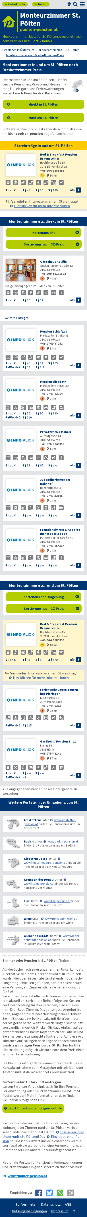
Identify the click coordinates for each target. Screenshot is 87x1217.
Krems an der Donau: (39, 880)
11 (42, 758)
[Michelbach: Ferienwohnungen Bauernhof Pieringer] (21, 700)
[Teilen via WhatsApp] (62, 1193)
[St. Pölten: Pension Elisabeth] (21, 390)
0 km (51, 501)
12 (42, 175)
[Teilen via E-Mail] (72, 1193)
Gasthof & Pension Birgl (58, 741)
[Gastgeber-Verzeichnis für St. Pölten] (10, 21)
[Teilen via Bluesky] (51, 1193)
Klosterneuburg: (36, 859)
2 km (51, 399)
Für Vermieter (26, 1204)
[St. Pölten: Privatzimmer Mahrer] (21, 441)
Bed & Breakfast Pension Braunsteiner (58, 156)
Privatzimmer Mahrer (55, 432)
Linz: (27, 901)
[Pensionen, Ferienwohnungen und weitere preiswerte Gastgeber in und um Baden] (13, 843)
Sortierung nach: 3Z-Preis (51, 244)
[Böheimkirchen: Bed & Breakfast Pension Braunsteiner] (21, 165)
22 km (52, 711)
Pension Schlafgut (53, 331)
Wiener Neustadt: (37, 936)
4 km (51, 279)
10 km (52, 175)
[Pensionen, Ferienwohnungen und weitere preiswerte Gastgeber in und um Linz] (13, 902)
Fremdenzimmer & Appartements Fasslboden (60, 532)
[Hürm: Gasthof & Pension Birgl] (21, 750)
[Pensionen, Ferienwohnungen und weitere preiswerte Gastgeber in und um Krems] (13, 883)
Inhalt (40, 4)
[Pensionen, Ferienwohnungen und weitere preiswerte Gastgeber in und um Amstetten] (13, 824)
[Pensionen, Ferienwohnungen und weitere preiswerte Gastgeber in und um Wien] (13, 920)
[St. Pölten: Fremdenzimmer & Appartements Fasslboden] (21, 540)
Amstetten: (32, 820)
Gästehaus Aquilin (53, 262)
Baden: (29, 841)
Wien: (28, 919)
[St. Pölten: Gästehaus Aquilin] (21, 270)
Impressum (59, 1211)
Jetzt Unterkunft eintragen (35, 1108)
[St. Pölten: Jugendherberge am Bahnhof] (21, 490)
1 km (51, 348)
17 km (52, 758)
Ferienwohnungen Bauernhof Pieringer (59, 692)
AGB (68, 1204)
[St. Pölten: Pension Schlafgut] (21, 340)
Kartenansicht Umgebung (51, 597)
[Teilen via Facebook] (40, 1193)
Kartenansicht (55, 232)
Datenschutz (51, 1204)
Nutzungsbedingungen (29, 1211)
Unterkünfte (14, 4)
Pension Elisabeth (53, 382)
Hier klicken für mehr (42, 206)
